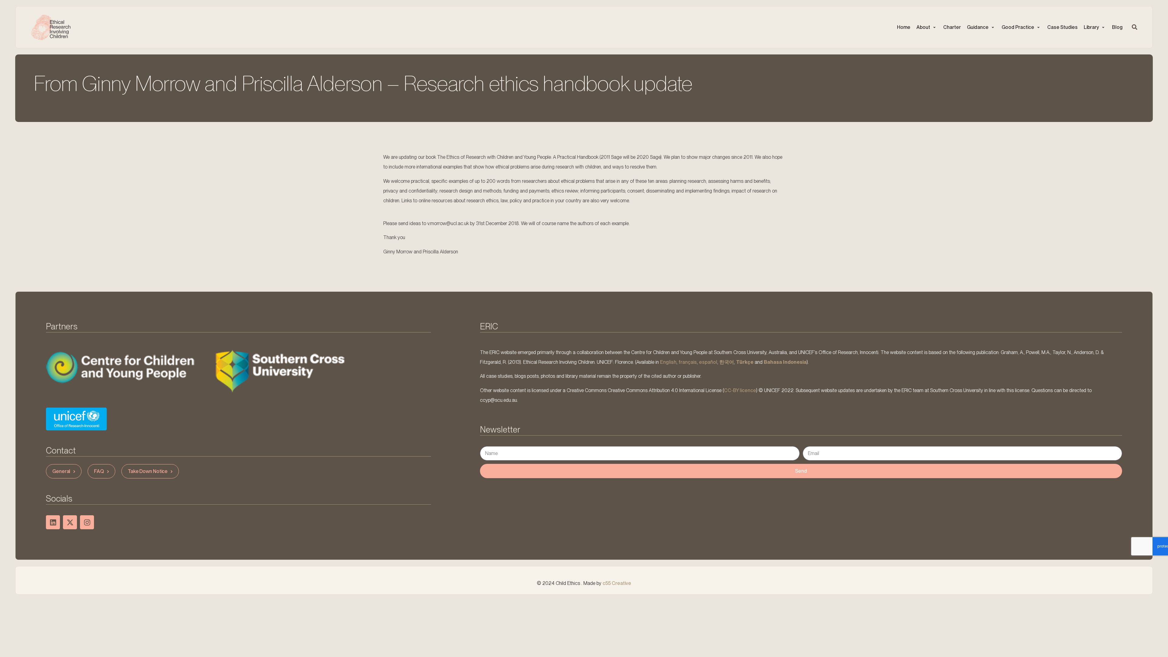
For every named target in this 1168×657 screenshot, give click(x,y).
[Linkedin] (53, 522)
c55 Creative (617, 583)
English (668, 362)
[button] (926, 27)
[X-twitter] (70, 522)
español (708, 362)
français (688, 362)
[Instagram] (87, 522)
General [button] (61, 471)
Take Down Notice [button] (148, 471)
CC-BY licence (740, 390)
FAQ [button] (99, 471)
